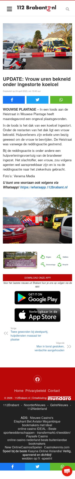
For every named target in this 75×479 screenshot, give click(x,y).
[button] (67, 471)
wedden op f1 (31, 458)
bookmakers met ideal (37, 425)
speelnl (47, 458)
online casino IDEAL (32, 428)
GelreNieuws (59, 405)
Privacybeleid (35, 390)
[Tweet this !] (37, 100)
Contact (54, 390)
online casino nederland (23, 440)
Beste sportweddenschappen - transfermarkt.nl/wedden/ (37, 430)
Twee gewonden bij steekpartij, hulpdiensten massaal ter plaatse (29, 334)
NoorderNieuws (34, 405)
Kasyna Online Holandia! (45, 451)
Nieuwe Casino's (41, 417)
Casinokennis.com (56, 447)
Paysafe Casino (37, 436)
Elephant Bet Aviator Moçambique (37, 421)
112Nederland (37, 408)
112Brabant (11, 405)
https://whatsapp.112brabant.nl (44, 187)
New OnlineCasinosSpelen (23, 447)
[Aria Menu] (9, 9)
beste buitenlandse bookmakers (48, 442)
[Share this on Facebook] (14, 100)
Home (18, 390)
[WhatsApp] (61, 100)
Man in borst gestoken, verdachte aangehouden (49, 346)
